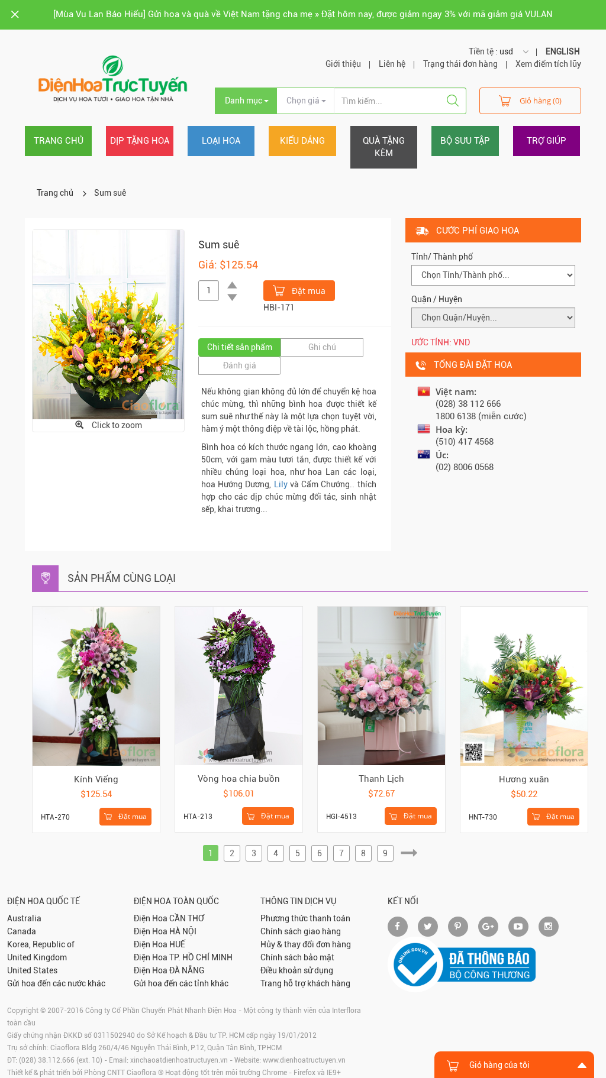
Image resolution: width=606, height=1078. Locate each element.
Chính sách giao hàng (300, 931)
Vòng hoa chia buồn (239, 778)
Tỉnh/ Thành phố (442, 256)
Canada (21, 931)
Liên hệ (392, 64)
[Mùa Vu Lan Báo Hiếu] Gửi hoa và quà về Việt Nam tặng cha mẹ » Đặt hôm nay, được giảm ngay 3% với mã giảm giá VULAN (303, 14)
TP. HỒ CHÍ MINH (201, 957)
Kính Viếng (96, 779)
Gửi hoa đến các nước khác (56, 983)
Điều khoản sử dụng (296, 970)
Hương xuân (524, 779)
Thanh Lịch (381, 778)
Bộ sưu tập (465, 140)
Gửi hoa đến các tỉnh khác (181, 983)
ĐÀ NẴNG (186, 970)
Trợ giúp (546, 140)
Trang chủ (58, 140)
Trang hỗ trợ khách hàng (305, 983)
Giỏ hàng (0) (541, 100)
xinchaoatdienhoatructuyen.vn (179, 1060)
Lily (281, 484)
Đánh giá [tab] (239, 365)
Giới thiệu (343, 64)
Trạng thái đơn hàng (460, 64)
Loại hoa (221, 140)
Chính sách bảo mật (297, 957)
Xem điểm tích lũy (548, 64)
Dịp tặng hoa (139, 140)
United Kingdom (37, 957)
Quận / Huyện (436, 299)
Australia (24, 918)
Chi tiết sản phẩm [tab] (239, 347)
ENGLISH (563, 51)
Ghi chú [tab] (322, 347)
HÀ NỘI (182, 931)
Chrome (274, 1073)
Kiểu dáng (302, 140)
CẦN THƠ (186, 918)
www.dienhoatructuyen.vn (304, 1060)
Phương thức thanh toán (305, 918)
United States (32, 970)
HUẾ (177, 944)
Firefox (304, 1073)
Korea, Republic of (41, 944)
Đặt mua (307, 290)
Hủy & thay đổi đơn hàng (305, 944)
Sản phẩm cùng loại (121, 578)
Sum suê (110, 193)
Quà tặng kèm (384, 146)
